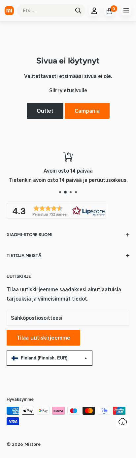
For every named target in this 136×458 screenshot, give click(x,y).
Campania (87, 110)
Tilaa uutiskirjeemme (43, 337)
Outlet (45, 110)
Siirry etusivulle (68, 90)
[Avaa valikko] (126, 10)
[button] (56, 211)
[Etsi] (78, 10)
